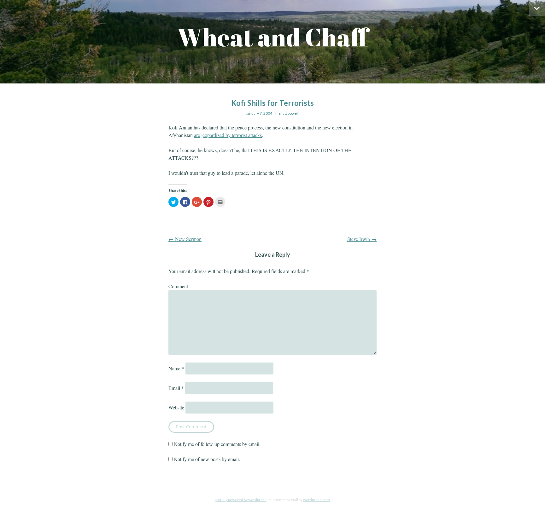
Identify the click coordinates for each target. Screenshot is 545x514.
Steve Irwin (362, 239)
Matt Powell (289, 113)
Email (176, 388)
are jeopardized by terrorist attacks (228, 135)
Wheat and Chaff (272, 37)
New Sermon (185, 239)
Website (176, 407)
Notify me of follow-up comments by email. (217, 444)
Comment (178, 286)
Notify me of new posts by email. (207, 459)
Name (176, 368)
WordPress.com (316, 499)
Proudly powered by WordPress (240, 499)
